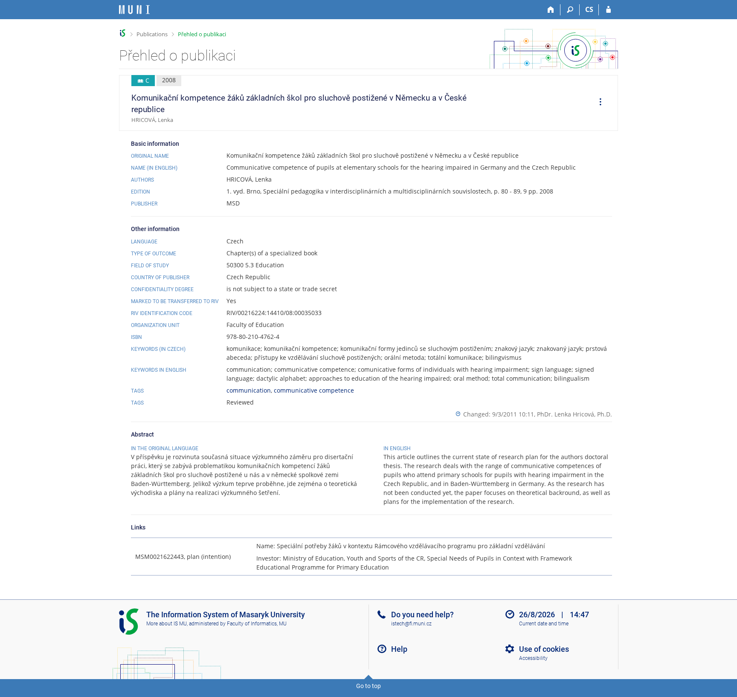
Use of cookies (544, 649)
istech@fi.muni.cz (411, 624)
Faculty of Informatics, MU (257, 624)
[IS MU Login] (608, 9)
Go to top (368, 686)
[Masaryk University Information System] (134, 9)
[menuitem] (597, 103)
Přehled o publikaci (202, 34)
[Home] (550, 9)
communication (248, 390)
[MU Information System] (122, 33)
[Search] (570, 9)
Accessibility (533, 658)
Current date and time (544, 624)
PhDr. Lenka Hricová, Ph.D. (574, 414)
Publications (152, 34)
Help (399, 649)
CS (589, 9)
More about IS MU (166, 624)
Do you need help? (422, 614)
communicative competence (314, 390)
